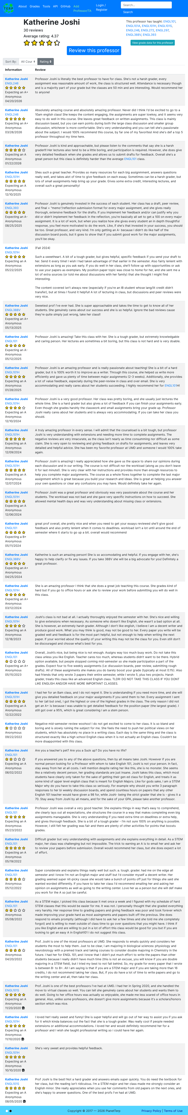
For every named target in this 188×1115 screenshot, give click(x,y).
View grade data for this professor (152, 42)
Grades (35, 6)
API (55, 6)
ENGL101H (149, 26)
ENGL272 (147, 30)
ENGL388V (133, 34)
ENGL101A (133, 26)
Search (128, 12)
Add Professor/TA (82, 8)
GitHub (65, 6)
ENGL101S (165, 26)
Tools (46, 6)
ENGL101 (169, 21)
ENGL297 (162, 30)
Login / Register (101, 7)
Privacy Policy (151, 1111)
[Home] (8, 8)
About (22, 6)
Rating (45, 61)
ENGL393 (149, 34)
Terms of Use (173, 1111)
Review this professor (94, 50)
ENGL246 (132, 30)
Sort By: (11, 61)
